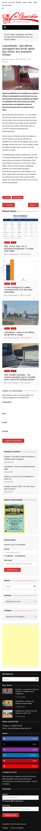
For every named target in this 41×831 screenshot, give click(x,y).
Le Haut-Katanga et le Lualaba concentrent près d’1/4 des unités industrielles (18, 289)
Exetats (7, 197)
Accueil (4, 2)
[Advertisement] (20, 645)
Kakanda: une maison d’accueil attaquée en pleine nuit (19, 478)
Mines (30, 2)
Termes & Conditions (17, 828)
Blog (12, 34)
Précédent (9, 205)
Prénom (6, 549)
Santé (35, 2)
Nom (4, 413)
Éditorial (18, 2)
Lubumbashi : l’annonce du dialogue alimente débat (19, 468)
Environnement (7, 5)
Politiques (5, 828)
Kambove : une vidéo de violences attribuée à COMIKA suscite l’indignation (19, 458)
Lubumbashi (18, 197)
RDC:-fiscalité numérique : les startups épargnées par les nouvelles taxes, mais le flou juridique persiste (19, 377)
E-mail (4, 422)
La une (13, 242)
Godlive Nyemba (9, 59)
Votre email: (8, 560)
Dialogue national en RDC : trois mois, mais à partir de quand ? (19, 488)
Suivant (32, 205)
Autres (6, 62)
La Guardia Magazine (12, 254)
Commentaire (7, 402)
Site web (5, 431)
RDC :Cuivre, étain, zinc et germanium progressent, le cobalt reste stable (18, 248)
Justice (24, 2)
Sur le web (11, 2)
